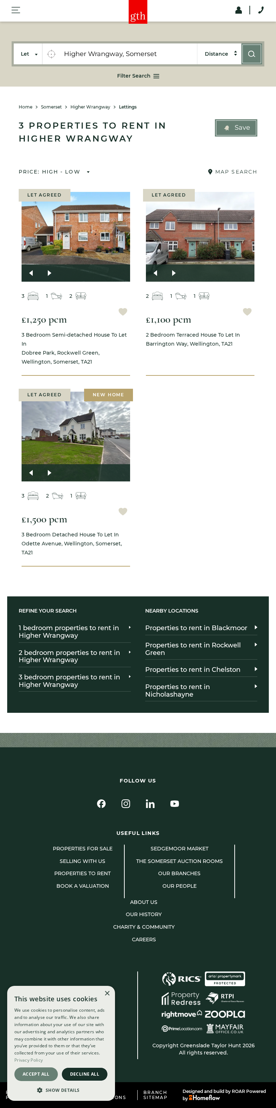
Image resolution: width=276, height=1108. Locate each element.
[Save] (123, 313)
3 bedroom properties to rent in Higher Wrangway (69, 681)
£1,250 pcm (44, 319)
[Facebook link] (101, 803)
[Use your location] (51, 53)
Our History (144, 914)
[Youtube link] (174, 803)
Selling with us (82, 861)
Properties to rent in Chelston (192, 670)
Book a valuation (82, 886)
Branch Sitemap (155, 1095)
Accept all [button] (36, 1074)
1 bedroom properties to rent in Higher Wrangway (69, 632)
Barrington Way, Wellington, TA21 (193, 339)
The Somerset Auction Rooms (179, 861)
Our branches (179, 873)
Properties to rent (82, 873)
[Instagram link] (125, 803)
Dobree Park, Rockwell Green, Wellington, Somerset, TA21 (74, 348)
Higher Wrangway (90, 107)
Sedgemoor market (179, 848)
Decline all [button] (84, 1074)
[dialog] (61, 1043)
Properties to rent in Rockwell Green (193, 649)
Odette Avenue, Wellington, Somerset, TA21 (72, 543)
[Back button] (31, 273)
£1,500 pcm (44, 519)
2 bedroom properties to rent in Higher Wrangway (69, 656)
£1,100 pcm (168, 319)
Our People (179, 886)
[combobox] (128, 53)
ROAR (238, 1091)
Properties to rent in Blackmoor (196, 628)
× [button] (107, 993)
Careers (144, 939)
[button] (236, 128)
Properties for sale (82, 848)
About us (143, 902)
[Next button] (49, 273)
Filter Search (134, 76)
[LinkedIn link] (150, 803)
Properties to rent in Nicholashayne (177, 690)
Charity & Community (144, 927)
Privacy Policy (28, 1060)
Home (25, 107)
